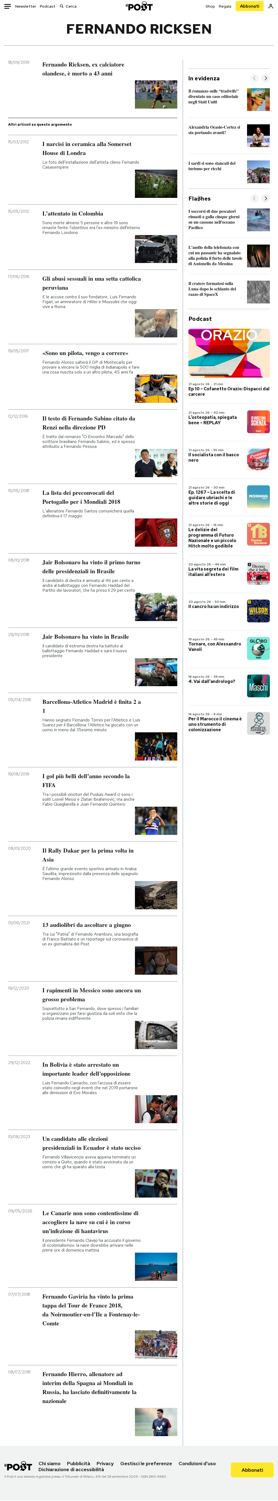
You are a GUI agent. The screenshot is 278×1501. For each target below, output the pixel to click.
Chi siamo (50, 1463)
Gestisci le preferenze (146, 1463)
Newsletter (25, 6)
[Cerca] (62, 6)
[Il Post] (139, 6)
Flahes (199, 198)
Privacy (105, 1463)
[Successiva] (265, 78)
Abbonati (249, 6)
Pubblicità (78, 1463)
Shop (210, 6)
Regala (225, 6)
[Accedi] (271, 6)
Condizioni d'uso (197, 1463)
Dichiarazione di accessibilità (71, 1469)
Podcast (47, 6)
